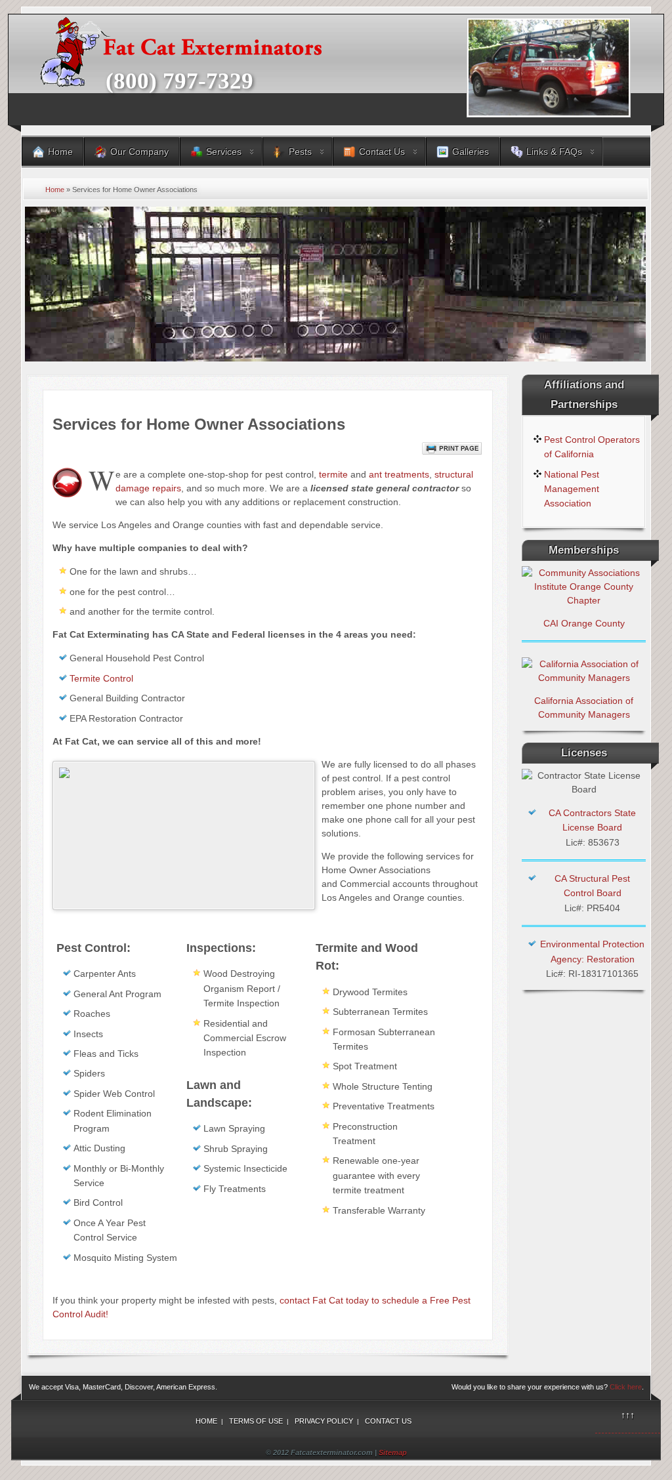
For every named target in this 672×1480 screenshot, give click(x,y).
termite (333, 474)
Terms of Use (256, 1421)
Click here (626, 1387)
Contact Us (388, 1421)
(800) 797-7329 (179, 81)
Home (54, 190)
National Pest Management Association (571, 489)
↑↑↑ (628, 1415)
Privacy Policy (324, 1421)
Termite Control (101, 678)
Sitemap (393, 1452)
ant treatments (399, 474)
